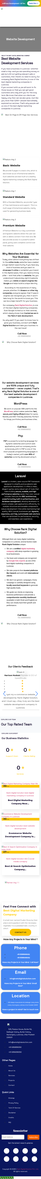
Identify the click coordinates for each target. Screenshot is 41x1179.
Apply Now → (33, 3)
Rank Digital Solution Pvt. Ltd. (28, 1169)
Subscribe (33, 1137)
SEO (26, 859)
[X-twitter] (25, 1159)
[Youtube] (34, 1159)
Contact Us (20, 932)
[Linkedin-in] (25, 1151)
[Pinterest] (16, 1159)
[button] (38, 10)
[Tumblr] (34, 1151)
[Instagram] (16, 1151)
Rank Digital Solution (15, 793)
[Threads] (6, 1159)
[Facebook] (6, 1151)
